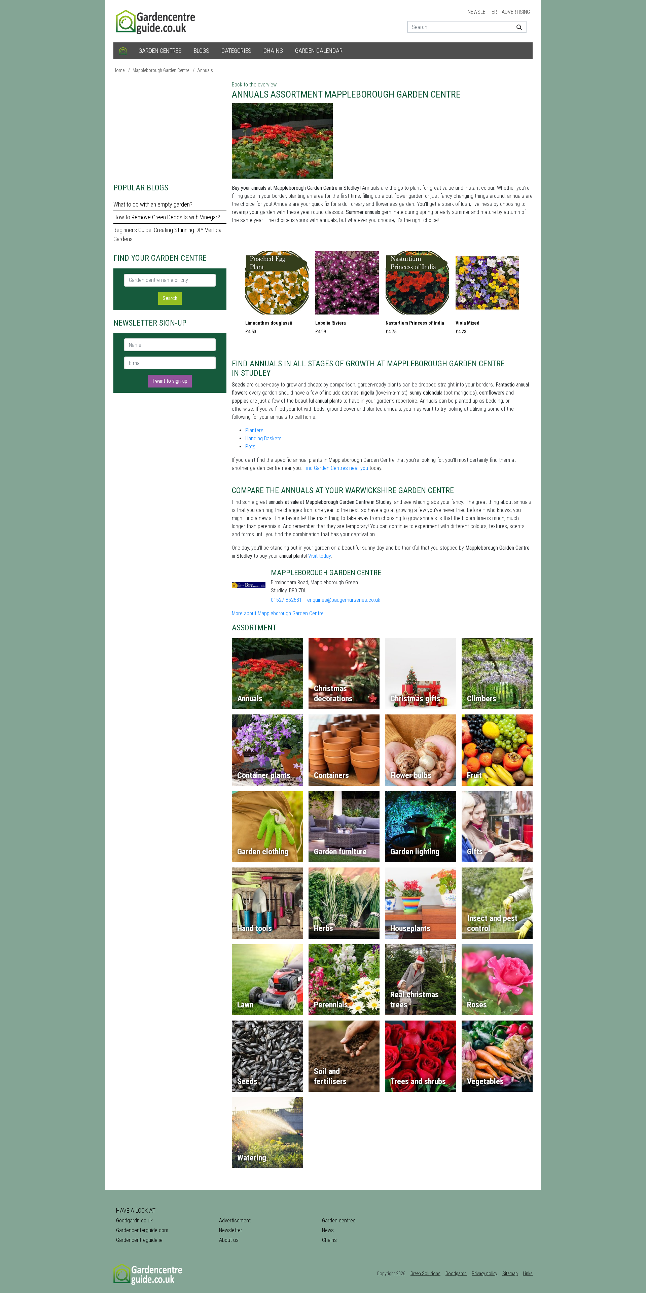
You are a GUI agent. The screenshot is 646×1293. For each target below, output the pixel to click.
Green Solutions (425, 1273)
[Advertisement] (169, 128)
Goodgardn (456, 1273)
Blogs (201, 50)
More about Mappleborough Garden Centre (278, 613)
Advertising (516, 12)
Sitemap (510, 1273)
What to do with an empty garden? (152, 204)
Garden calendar (319, 50)
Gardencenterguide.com (142, 1230)
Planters (254, 430)
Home (118, 70)
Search (170, 298)
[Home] (123, 50)
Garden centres (160, 50)
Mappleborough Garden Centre (161, 70)
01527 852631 (286, 600)
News (328, 1230)
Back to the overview (254, 84)
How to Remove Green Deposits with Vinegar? (166, 217)
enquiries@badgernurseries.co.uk (343, 600)
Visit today (319, 556)
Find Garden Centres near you (335, 468)
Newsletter (482, 12)
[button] (277, 295)
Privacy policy (484, 1273)
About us (229, 1240)
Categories (236, 50)
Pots (250, 446)
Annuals (205, 70)
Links (528, 1273)
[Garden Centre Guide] (156, 20)
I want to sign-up (169, 381)
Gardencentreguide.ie (139, 1240)
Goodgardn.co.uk (134, 1220)
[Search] (517, 27)
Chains (273, 50)
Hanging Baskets (263, 438)
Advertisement (235, 1220)
